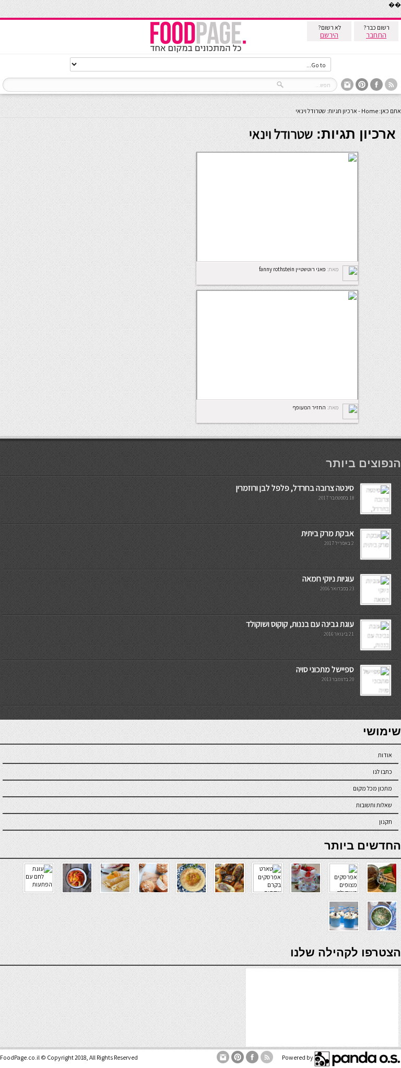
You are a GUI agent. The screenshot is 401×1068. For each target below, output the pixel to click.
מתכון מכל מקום (372, 788)
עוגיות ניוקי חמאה (328, 578)
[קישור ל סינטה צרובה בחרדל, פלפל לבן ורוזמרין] (375, 511)
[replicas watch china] (400, 15)
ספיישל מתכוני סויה (325, 669)
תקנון (385, 822)
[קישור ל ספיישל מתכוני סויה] (375, 692)
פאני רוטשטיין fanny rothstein (292, 269)
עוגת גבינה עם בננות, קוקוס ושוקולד (300, 623)
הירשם (329, 35)
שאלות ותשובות (374, 805)
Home (369, 111)
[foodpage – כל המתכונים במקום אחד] (198, 51)
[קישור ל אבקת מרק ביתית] (375, 556)
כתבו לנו (382, 771)
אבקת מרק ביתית (327, 533)
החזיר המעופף (309, 407)
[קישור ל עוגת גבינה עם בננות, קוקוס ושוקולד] (375, 647)
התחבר (376, 35)
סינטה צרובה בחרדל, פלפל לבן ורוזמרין (295, 487)
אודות (385, 755)
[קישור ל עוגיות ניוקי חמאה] (375, 601)
